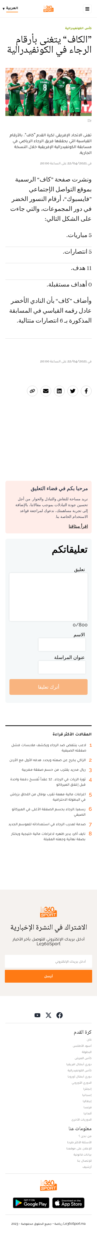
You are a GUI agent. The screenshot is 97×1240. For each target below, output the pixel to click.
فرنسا (88, 1107)
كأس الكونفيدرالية (78, 28)
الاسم (79, 634)
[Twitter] (48, 1015)
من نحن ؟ (85, 1136)
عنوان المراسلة (69, 657)
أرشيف (87, 1167)
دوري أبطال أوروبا (80, 1076)
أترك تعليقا (48, 687)
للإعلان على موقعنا (79, 1148)
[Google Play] (31, 1202)
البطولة (87, 1052)
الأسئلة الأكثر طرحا (79, 1142)
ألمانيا (88, 1113)
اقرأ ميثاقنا (78, 526)
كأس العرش (83, 1058)
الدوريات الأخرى (81, 1119)
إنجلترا (87, 1089)
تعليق (79, 569)
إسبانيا (87, 1095)
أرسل (48, 976)
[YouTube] (37, 1015)
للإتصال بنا (84, 1160)
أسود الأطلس (82, 1046)
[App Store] (68, 1202)
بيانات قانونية (83, 1154)
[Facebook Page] (59, 1015)
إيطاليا (87, 1101)
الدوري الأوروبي (82, 1082)
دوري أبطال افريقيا (79, 1064)
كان (89, 1039)
